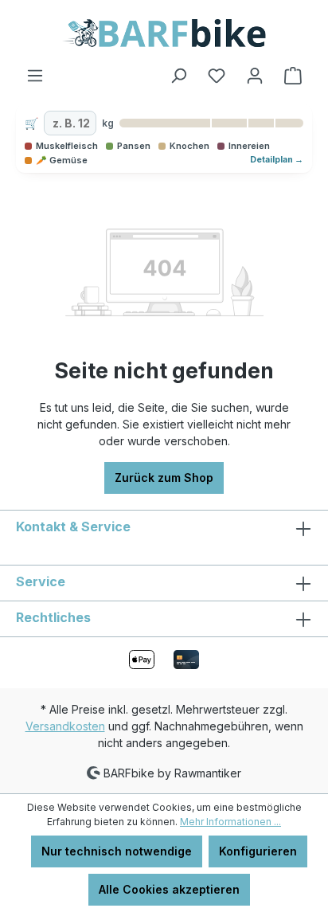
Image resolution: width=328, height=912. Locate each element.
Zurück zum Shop (164, 477)
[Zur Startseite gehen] (164, 33)
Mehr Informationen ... (230, 822)
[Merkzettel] (216, 76)
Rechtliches (53, 617)
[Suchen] (178, 76)
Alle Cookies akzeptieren (169, 889)
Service (40, 581)
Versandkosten (65, 726)
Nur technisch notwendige (116, 851)
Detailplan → (276, 160)
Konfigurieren (258, 851)
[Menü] (35, 76)
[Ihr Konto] (255, 76)
